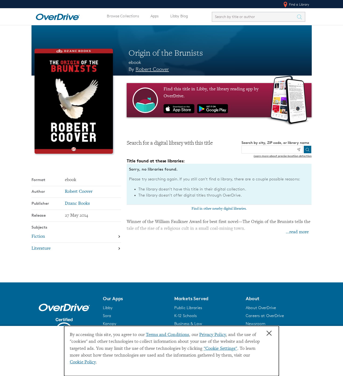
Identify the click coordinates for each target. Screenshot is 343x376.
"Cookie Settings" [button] (220, 349)
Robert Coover (152, 69)
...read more (297, 232)
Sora (107, 315)
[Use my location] (298, 149)
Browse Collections (123, 16)
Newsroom (256, 323)
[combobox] (254, 16)
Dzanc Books (77, 203)
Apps (154, 16)
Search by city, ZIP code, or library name (275, 142)
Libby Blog (179, 16)
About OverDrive (261, 307)
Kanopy (109, 323)
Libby (108, 307)
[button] (136, 298)
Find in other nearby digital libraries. (219, 209)
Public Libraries (188, 307)
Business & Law (188, 323)
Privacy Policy (212, 335)
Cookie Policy (83, 362)
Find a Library (298, 4)
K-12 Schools (185, 315)
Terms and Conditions (167, 335)
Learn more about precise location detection (283, 156)
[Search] (307, 149)
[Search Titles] (301, 17)
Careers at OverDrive (265, 315)
